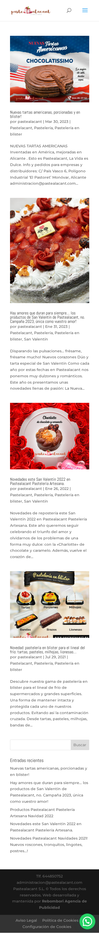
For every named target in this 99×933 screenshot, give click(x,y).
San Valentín (36, 339)
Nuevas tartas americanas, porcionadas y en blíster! (45, 114)
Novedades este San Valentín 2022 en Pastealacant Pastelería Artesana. (40, 481)
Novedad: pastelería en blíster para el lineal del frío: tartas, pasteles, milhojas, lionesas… (47, 650)
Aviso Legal (26, 920)
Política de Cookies (60, 920)
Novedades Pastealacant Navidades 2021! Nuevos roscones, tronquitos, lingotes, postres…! (49, 844)
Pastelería (43, 128)
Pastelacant (21, 128)
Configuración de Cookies (46, 926)
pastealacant (30, 121)
